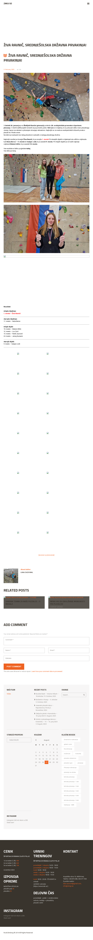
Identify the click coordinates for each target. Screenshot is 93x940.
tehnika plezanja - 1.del (71, 781)
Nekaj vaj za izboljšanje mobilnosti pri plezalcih (67, 602)
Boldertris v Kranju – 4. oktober (46, 700)
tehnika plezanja (69, 777)
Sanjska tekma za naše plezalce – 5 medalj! (23, 602)
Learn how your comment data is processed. (47, 671)
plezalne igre (68, 763)
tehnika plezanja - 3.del (71, 791)
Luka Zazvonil (27, 572)
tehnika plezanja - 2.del (71, 786)
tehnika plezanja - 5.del (71, 800)
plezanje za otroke (70, 772)
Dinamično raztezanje (71, 739)
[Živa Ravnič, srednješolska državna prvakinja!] (46, 97)
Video (9, 694)
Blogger (31, 25)
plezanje (60, 607)
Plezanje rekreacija (70, 767)
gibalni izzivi (68, 744)
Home (11, 25)
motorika (78, 753)
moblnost (53, 607)
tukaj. (29, 148)
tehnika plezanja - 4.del (71, 795)
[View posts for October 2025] (36, 740)
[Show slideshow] (46, 555)
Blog (21, 25)
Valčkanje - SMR (69, 805)
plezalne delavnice (70, 758)
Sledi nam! (10, 822)
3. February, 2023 (9, 69)
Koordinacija (68, 749)
